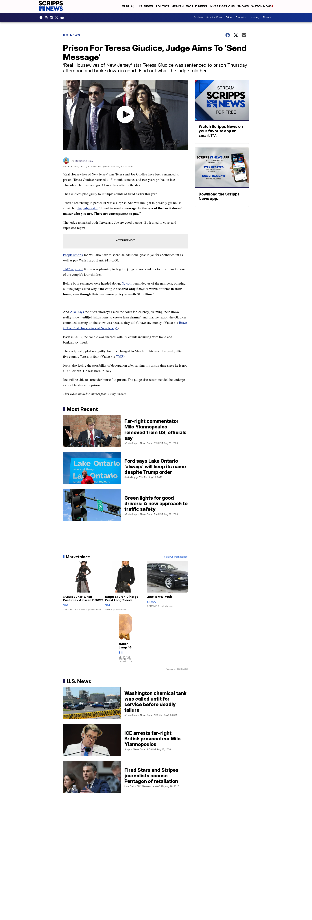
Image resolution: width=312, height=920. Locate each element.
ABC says (77, 311)
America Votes (214, 17)
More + (267, 17)
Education (240, 17)
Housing (254, 17)
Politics (162, 6)
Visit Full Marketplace (176, 557)
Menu (126, 6)
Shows (243, 6)
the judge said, (87, 208)
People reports (73, 254)
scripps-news (52, 17)
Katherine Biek (84, 161)
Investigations (222, 6)
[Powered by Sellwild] (182, 669)
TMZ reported (73, 269)
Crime (229, 17)
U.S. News (145, 6)
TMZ (120, 356)
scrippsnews (42, 17)
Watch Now (261, 6)
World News (196, 6)
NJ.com (127, 283)
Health (178, 6)
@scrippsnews (63, 17)
